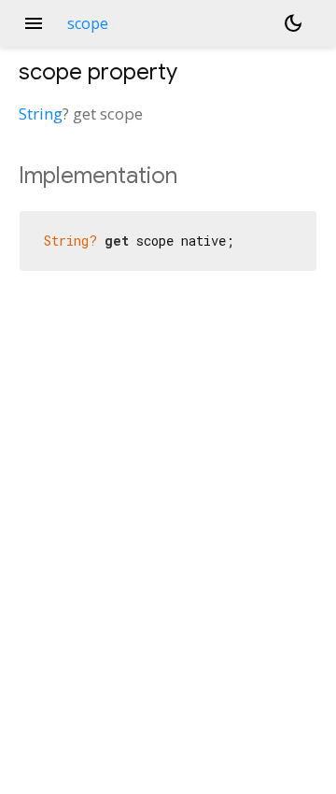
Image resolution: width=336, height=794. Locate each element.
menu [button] (33, 23)
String (41, 113)
